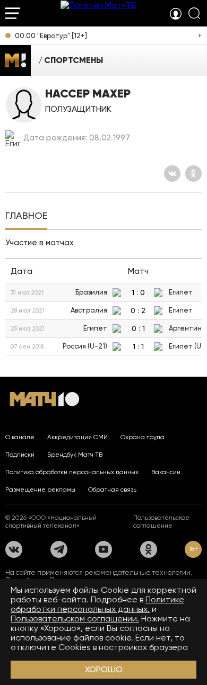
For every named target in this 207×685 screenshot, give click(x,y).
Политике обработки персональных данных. (97, 604)
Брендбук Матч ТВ (74, 454)
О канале (19, 437)
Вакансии (165, 472)
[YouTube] (103, 549)
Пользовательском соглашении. (75, 618)
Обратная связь (112, 489)
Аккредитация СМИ (77, 437)
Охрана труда (142, 437)
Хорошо (104, 669)
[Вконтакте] (172, 173)
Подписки (19, 454)
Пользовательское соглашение (161, 521)
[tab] (26, 216)
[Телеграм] (58, 549)
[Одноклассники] (193, 173)
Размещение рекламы (40, 489)
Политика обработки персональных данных (72, 472)
